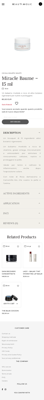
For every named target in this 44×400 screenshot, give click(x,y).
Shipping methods (9, 337)
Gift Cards (6, 351)
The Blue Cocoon (10, 311)
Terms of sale (6, 374)
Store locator (6, 370)
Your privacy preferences (11, 358)
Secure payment (8, 344)
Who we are (6, 367)
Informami (15, 122)
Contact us (6, 333)
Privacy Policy (7, 348)
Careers (4, 381)
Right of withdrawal (9, 340)
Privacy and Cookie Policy (12, 355)
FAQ (3, 377)
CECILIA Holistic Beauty (12, 73)
